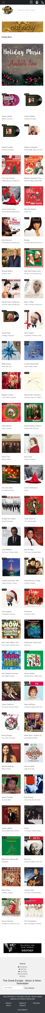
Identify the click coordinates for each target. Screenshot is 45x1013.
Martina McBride (8, 766)
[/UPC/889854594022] (11, 536)
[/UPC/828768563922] (11, 784)
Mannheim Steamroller (10, 859)
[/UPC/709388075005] (33, 164)
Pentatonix (28, 611)
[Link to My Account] (37, 3)
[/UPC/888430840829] (11, 752)
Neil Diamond (7, 240)
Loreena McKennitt (31, 364)
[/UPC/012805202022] (11, 845)
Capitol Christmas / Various (11, 581)
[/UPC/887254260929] (11, 814)
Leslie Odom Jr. (30, 519)
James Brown (7, 426)
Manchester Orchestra (32, 395)
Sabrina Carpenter (31, 147)
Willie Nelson (6, 364)
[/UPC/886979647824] (11, 660)
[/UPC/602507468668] (33, 474)
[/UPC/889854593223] (33, 536)
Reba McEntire (29, 704)
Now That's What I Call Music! (13, 642)
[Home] (7, 10)
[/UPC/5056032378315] (11, 257)
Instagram (23, 974)
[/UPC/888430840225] (11, 907)
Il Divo (26, 828)
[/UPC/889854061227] (11, 876)
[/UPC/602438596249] (11, 195)
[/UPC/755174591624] (11, 722)
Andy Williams (7, 550)
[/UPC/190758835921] (11, 598)
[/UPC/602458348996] (33, 257)
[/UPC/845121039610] (11, 443)
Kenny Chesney (7, 921)
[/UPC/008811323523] (33, 845)
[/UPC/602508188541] (11, 629)
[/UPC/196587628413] (11, 316)
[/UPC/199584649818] (11, 131)
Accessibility (22, 1010)
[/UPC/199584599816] (33, 100)
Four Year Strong (8, 178)
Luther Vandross (8, 704)
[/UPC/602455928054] (33, 288)
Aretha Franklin (7, 147)
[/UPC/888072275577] (33, 381)
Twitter (23, 969)
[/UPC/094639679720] (33, 443)
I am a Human (29, 988)
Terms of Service (22, 1004)
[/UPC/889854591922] (33, 876)
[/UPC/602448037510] (11, 226)
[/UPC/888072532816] (11, 288)
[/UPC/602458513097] (33, 226)
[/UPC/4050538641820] (33, 505)
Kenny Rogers (7, 735)
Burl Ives (27, 859)
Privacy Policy (9, 1004)
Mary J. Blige (29, 302)
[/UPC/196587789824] (33, 412)
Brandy (26, 240)
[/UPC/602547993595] (11, 567)
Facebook (23, 967)
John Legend (29, 333)
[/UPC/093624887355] (11, 505)
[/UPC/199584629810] (11, 100)
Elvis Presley (28, 550)
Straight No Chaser (9, 519)
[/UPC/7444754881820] (33, 722)
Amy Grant (28, 457)
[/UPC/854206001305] (33, 566)
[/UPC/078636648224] (33, 783)
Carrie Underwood (8, 209)
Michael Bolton (7, 271)
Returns (36, 1003)
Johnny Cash (29, 890)
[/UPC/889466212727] (33, 629)
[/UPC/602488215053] (33, 130)
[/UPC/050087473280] (33, 660)
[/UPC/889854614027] (33, 814)
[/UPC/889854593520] (11, 691)
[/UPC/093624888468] (11, 474)
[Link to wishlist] (31, 3)
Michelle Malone (30, 209)
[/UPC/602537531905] (33, 752)
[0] (43, 3)
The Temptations (30, 921)
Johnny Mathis (29, 116)
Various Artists (7, 116)
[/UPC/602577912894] (11, 412)
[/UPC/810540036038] (11, 164)
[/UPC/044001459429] (33, 907)
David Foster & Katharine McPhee (14, 302)
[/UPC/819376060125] (33, 195)
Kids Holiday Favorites (10, 673)
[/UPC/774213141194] (33, 350)
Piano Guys (6, 890)
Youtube (23, 972)
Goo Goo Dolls (7, 488)
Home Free (6, 457)
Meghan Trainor (7, 395)
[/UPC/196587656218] (11, 350)
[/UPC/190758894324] (33, 598)
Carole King (6, 333)
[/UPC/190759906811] (33, 319)
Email (23, 976)
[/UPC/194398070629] (11, 380)
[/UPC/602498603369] (33, 691)
